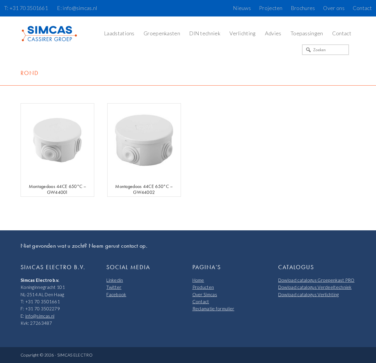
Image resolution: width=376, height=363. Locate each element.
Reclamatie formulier (213, 308)
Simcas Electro (50, 34)
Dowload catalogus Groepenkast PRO (316, 280)
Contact (200, 301)
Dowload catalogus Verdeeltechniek (315, 287)
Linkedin (114, 280)
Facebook (116, 294)
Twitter (113, 287)
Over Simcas (204, 294)
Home (198, 280)
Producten (203, 287)
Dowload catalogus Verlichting (308, 294)
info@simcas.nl (39, 316)
